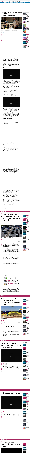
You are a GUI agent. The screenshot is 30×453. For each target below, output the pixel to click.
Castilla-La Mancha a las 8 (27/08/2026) (27, 46)
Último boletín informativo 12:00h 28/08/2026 (27, 217)
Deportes (19, 2)
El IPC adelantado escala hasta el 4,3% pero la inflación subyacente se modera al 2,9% (27, 238)
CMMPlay (10, 1)
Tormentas (5, 0)
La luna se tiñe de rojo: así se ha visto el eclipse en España (27, 227)
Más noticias (23, 2)
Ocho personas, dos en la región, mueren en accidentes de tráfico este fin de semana (13, 278)
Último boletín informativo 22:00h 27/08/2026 (27, 43)
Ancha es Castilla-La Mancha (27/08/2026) (27, 40)
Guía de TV (16, 1)
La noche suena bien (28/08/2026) (27, 29)
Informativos (13, 2)
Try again (11, 75)
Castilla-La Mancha (8, 2)
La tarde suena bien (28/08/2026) (27, 25)
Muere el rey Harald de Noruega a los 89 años (27, 19)
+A (18, 241)
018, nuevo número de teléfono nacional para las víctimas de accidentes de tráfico (14, 284)
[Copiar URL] (11, 101)
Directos (13, 1)
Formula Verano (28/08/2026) (27, 21)
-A (19, 241)
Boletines (16, 2)
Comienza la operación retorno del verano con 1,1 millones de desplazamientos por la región (27, 15)
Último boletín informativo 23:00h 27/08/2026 (27, 36)
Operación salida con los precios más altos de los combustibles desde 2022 (13, 281)
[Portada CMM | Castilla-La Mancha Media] (2, 1)
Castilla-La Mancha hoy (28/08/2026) (27, 231)
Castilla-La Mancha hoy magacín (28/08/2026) (27, 221)
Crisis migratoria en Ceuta (8, 0)
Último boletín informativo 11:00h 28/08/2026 (27, 224)
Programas (19, 1)
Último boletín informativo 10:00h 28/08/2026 (27, 234)
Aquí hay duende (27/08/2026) (27, 31)
